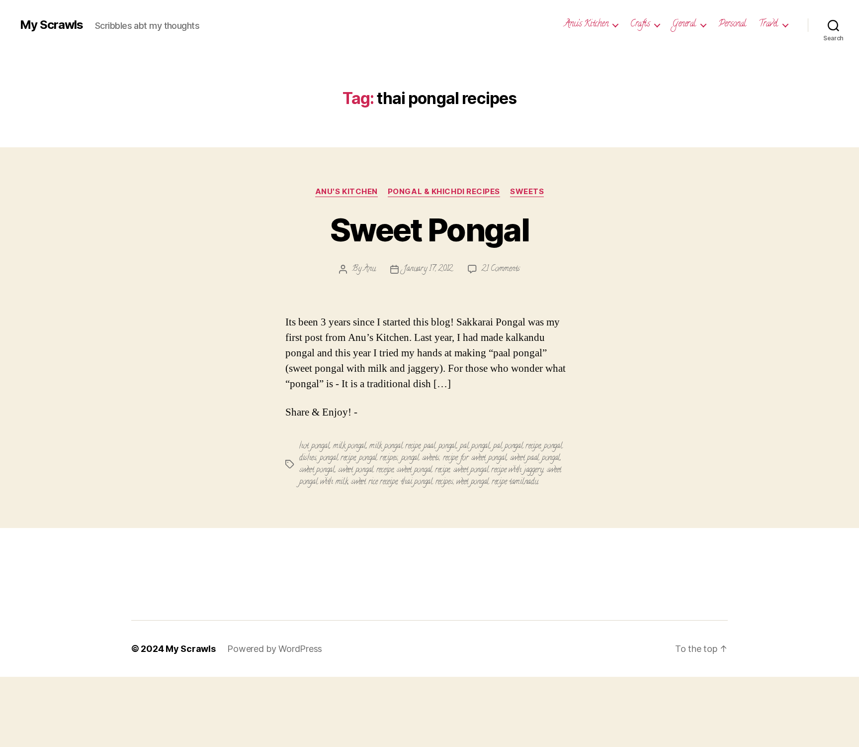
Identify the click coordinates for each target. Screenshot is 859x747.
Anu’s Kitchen (586, 24)
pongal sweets (420, 458)
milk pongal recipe (394, 446)
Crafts (640, 24)
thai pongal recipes (427, 482)
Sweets (527, 191)
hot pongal (314, 446)
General (684, 24)
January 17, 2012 (428, 269)
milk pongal (349, 446)
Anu (369, 269)
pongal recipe (338, 458)
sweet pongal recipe (423, 470)
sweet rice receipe (374, 482)
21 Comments (501, 269)
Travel (768, 24)
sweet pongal (317, 470)
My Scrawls (51, 25)
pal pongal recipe (516, 446)
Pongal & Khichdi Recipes (444, 191)
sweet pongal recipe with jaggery (498, 470)
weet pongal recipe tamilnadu (497, 482)
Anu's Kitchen (346, 191)
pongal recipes (378, 458)
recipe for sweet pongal (475, 458)
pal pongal (475, 446)
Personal (732, 24)
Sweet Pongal (429, 230)
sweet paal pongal (535, 458)
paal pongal (440, 446)
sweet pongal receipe (366, 470)
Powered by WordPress (274, 648)
